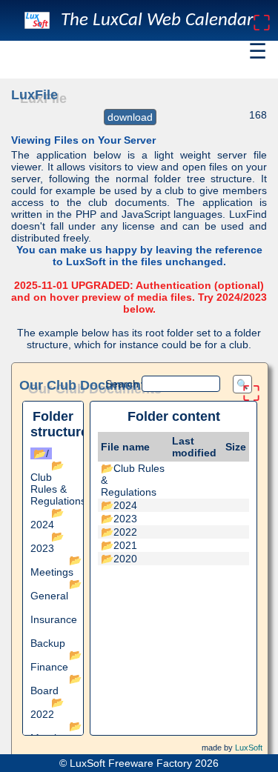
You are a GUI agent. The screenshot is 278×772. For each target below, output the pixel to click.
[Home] (37, 20)
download (130, 117)
